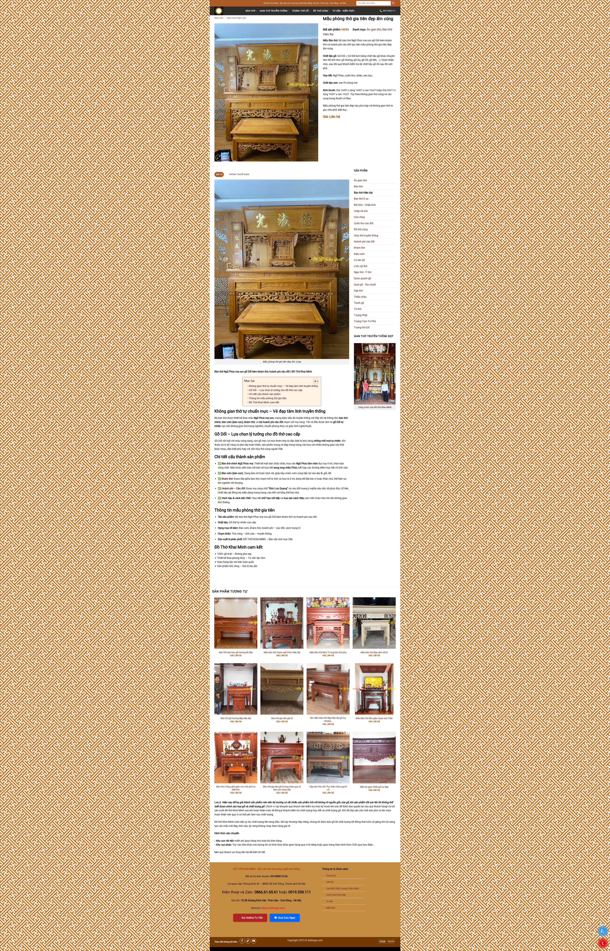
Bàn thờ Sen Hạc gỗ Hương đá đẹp (236, 652)
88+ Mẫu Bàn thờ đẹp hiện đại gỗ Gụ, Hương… (328, 719)
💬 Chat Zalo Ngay (284, 917)
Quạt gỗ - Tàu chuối (365, 284)
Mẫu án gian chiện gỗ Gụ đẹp (374, 787)
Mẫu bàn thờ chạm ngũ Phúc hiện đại (282, 652)
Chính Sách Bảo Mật (336, 895)
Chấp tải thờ (361, 211)
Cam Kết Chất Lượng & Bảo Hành (342, 888)
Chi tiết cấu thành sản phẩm (265, 394)
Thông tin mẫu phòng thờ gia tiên (267, 398)
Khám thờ (359, 247)
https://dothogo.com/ (273, 908)
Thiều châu (360, 296)
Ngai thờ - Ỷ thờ (362, 272)
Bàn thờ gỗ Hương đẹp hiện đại (236, 718)
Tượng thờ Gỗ (300, 11)
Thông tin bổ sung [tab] (239, 174)
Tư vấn (336, 11)
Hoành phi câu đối (364, 241)
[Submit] (393, 3)
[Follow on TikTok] (248, 941)
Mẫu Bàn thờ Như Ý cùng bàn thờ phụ (328, 652)
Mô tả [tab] (219, 174)
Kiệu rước (359, 253)
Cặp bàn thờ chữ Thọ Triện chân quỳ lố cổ (328, 788)
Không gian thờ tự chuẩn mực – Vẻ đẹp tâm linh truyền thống (283, 386)
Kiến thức (348, 11)
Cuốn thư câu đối (363, 223)
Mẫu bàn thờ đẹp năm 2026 (374, 652)
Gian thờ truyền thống (274, 11)
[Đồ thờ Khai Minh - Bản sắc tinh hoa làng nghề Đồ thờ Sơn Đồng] (227, 11)
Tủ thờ (357, 309)
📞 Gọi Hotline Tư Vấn (250, 917)
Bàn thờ (250, 11)
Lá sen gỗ (359, 259)
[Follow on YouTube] (253, 941)
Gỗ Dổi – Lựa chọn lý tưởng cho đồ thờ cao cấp (275, 390)
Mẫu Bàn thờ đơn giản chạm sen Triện (374, 718)
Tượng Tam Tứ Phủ (365, 321)
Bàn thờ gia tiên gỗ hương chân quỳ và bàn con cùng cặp (282, 788)
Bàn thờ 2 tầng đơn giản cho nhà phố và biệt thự (235, 788)
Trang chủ (331, 875)
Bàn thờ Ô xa (361, 198)
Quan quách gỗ (362, 278)
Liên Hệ (329, 882)
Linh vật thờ (360, 266)
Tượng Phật (360, 315)
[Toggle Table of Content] (314, 381)
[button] (219, 158)
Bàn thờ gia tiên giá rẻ (282, 718)
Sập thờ (358, 290)
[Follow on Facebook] (242, 941)
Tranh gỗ (359, 302)
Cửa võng (359, 217)
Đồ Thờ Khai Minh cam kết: (264, 402)
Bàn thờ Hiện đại (236, 18)
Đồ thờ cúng (320, 11)
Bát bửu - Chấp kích (365, 204)
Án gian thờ (374, 29)
